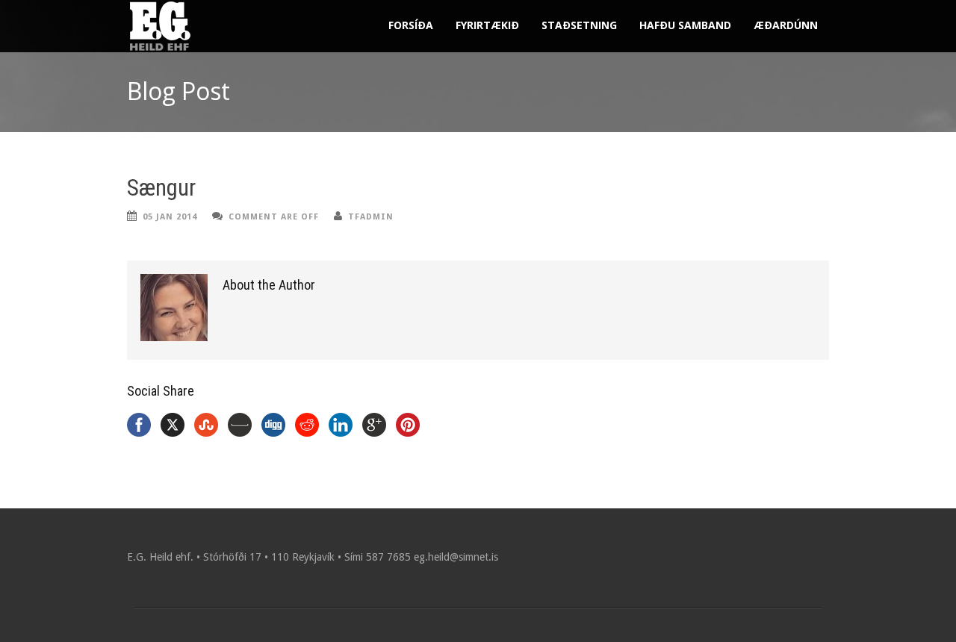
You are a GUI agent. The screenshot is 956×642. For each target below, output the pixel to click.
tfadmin (371, 217)
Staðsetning (579, 25)
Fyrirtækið (487, 25)
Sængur (161, 188)
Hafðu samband (685, 25)
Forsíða (410, 25)
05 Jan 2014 (170, 217)
